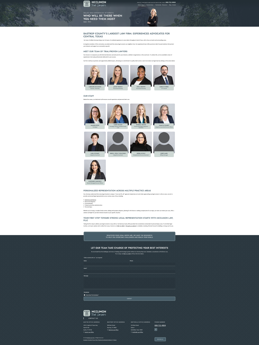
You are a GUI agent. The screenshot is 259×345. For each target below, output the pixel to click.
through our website (131, 226)
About (143, 5)
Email (85, 268)
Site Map (90, 340)
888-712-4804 (171, 2)
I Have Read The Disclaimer (92, 295)
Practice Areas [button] (149, 5)
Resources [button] (164, 5)
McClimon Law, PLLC (91, 337)
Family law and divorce (90, 200)
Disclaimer (86, 292)
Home (139, 5)
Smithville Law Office (137, 332)
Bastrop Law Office (113, 330)
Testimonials (158, 5)
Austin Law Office (89, 332)
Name (85, 260)
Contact (174, 5)
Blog (170, 5)
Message (86, 275)
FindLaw (114, 340)
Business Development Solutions (105, 340)
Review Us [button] (160, 339)
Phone (131, 260)
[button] (257, 335)
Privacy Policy (95, 340)
